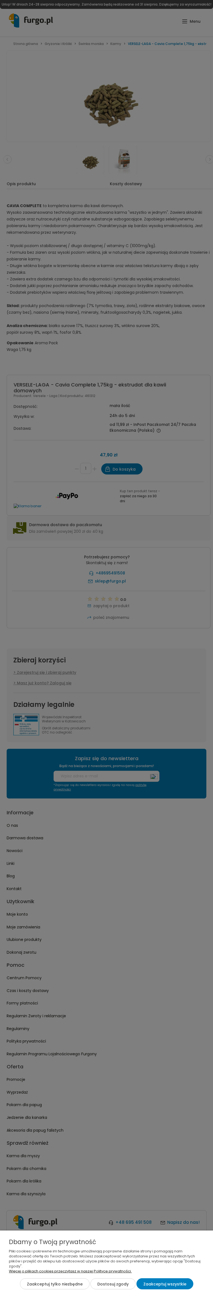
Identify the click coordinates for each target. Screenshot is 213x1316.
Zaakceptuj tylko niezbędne (55, 1284)
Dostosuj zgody (113, 1284)
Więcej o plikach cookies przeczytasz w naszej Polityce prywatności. (70, 1271)
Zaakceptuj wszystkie (164, 1284)
